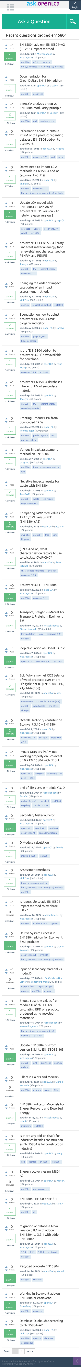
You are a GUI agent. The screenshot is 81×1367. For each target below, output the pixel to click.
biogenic (25, 539)
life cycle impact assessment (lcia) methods (42, 66)
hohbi (23, 1121)
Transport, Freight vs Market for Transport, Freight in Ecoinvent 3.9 (42, 616)
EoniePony (25, 1306)
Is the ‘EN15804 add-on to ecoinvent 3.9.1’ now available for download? (41, 355)
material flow (27, 986)
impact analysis (45, 986)
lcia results (48, 499)
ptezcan (59, 526)
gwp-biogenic (39, 336)
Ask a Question (34, 21)
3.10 (35, 1063)
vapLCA (60, 220)
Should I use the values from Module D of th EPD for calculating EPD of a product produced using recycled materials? (39, 1009)
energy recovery (41, 1189)
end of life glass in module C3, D (42, 787)
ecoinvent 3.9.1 (28, 372)
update (37, 229)
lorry (41, 634)
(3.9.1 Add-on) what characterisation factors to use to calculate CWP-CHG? (41, 553)
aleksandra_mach (39, 981)
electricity (56, 737)
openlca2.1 (26, 828)
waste (36, 499)
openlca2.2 (26, 773)
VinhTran (24, 300)
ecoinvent (38, 94)
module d (44, 801)
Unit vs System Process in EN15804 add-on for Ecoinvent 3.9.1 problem (41, 937)
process (25, 991)
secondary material (30, 408)
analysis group (47, 121)
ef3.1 (35, 62)
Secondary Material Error (37, 815)
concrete (37, 1279)
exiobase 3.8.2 (40, 923)
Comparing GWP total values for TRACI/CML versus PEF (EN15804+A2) (42, 517)
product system (40, 435)
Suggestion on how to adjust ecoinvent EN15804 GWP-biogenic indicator (39, 319)
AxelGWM (25, 494)
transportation (28, 634)
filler (56, 1090)
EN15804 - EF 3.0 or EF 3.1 (38, 1199)
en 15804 (44, 1162)
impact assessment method (46, 467)
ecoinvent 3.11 (40, 157)
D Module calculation (34, 842)
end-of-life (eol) (28, 801)
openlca (25, 305)
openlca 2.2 (26, 661)
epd (35, 121)
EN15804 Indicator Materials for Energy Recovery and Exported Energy (42, 1108)
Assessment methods (35, 869)
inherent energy (47, 269)
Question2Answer (25, 1363)
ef (34, 1212)
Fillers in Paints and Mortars (39, 1077)
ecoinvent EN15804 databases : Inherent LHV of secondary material (42, 386)
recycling (25, 805)
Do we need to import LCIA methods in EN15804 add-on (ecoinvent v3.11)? (40, 171)
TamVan (24, 796)
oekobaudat (27, 1343)
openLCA (41, 85)
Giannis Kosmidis (28, 629)
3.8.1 (23, 1252)
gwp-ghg (25, 535)
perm (60, 157)
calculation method (41, 305)
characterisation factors (32, 571)
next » (30, 1351)
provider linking (28, 440)
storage (25, 710)
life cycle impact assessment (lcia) (37, 1031)
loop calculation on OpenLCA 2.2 (42, 648)
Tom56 (59, 847)
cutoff (24, 233)
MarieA (60, 1180)
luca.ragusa (26, 57)
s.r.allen (54, 85)
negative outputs (29, 503)
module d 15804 (29, 856)
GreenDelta (47, 1361)
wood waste (39, 706)
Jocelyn (54, 113)
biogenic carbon (28, 341)
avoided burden (40, 805)
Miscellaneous (44, 54)
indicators (26, 1126)
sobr (59, 693)
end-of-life (54, 706)
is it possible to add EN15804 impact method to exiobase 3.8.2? (40, 906)
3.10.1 (41, 1252)
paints (47, 1090)
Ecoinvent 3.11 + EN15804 (38, 585)
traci (47, 535)
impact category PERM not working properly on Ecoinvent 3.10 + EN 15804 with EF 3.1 (41, 756)
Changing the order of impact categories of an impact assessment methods (40, 287)
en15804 (25, 62)
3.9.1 (32, 1252)
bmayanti (24, 462)
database (25, 229)
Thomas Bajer (27, 430)
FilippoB (60, 148)
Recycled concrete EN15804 (39, 1266)
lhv (34, 269)
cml (55, 535)
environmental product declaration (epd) (40, 701)
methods (46, 62)
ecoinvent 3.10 (43, 661)
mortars (37, 1090)
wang (60, 1153)
